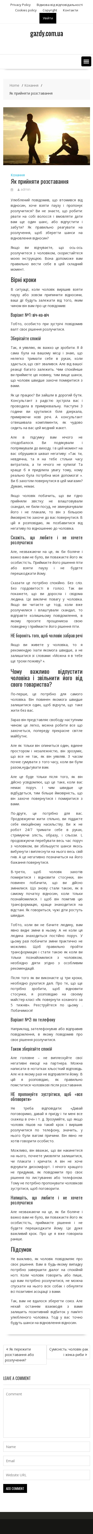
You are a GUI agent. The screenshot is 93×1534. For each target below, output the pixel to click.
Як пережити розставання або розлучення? (19, 1354)
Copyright (50, 10)
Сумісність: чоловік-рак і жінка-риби (68, 1352)
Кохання (18, 175)
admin (26, 189)
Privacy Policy (20, 4)
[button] (86, 61)
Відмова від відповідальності (60, 4)
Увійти (48, 18)
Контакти (70, 10)
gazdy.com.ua (46, 33)
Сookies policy (26, 10)
